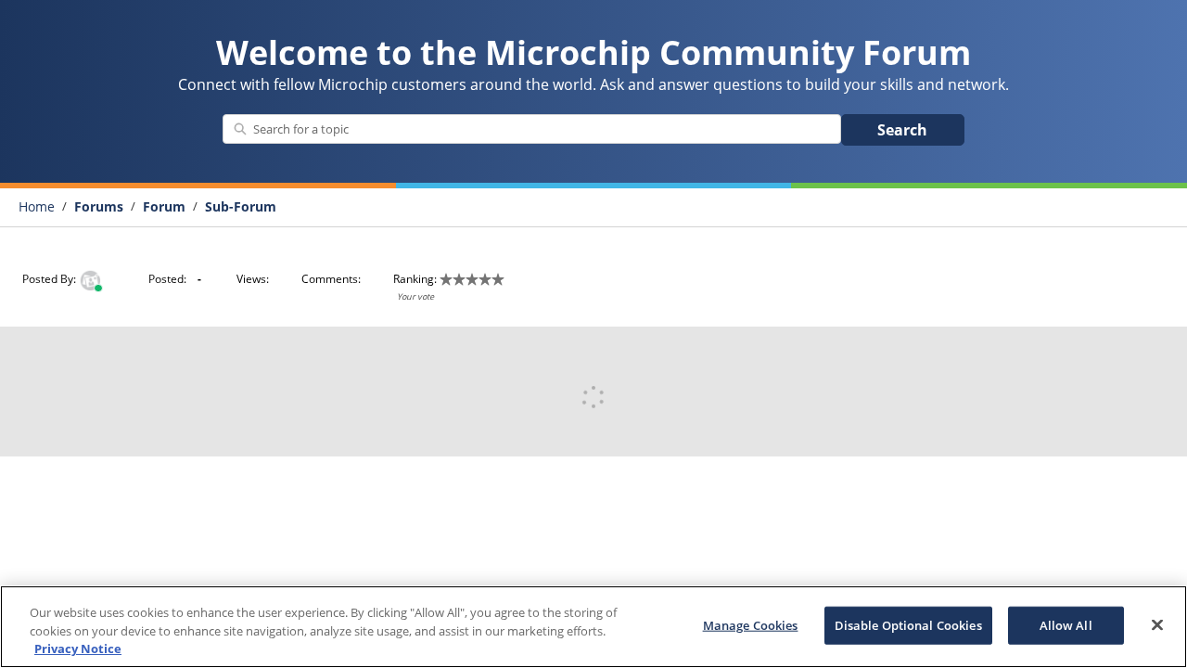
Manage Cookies (750, 624)
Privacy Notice (77, 648)
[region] (593, 626)
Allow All (1066, 624)
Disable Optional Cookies (908, 624)
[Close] (1157, 624)
